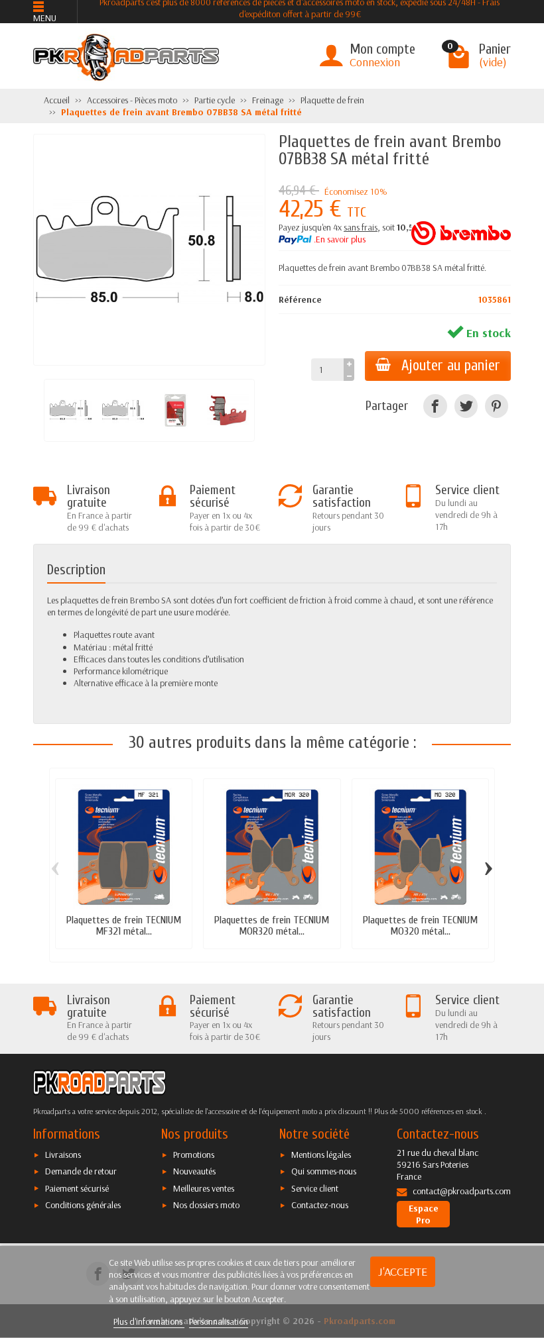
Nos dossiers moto (206, 1205)
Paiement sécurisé (77, 1188)
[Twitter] (466, 405)
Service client (314, 1188)
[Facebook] (434, 405)
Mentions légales (321, 1154)
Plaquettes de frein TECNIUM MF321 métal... (123, 925)
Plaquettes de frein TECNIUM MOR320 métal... (271, 925)
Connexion (375, 62)
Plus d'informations (148, 1321)
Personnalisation (218, 1321)
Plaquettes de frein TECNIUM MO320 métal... (420, 925)
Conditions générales (83, 1205)
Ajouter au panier (450, 365)
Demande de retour (81, 1171)
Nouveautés (194, 1171)
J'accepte (402, 1271)
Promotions (193, 1154)
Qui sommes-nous (323, 1171)
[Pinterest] (496, 405)
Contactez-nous (319, 1205)
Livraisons (63, 1154)
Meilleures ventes (203, 1188)
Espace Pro (424, 1214)
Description (76, 570)
